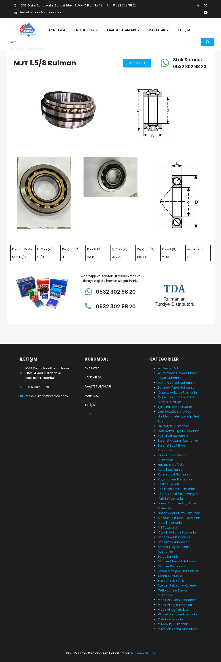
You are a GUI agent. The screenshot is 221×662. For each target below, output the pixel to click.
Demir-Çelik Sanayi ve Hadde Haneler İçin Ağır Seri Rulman (178, 416)
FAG (156, 39)
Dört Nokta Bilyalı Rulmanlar (92, 136)
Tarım (116, 84)
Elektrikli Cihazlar (125, 75)
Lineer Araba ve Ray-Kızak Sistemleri (94, 272)
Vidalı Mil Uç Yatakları (95, 473)
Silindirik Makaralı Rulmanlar (92, 389)
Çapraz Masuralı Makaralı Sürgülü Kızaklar (92, 97)
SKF (155, 57)
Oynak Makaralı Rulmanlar (91, 330)
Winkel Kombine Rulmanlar (91, 484)
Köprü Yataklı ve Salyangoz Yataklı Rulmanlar (92, 256)
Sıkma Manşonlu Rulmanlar (91, 412)
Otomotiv (119, 39)
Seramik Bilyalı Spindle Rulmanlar (92, 367)
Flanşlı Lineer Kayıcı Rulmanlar (93, 186)
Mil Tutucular (88, 319)
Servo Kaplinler (90, 378)
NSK (156, 84)
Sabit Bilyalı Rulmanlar (87, 344)
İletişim (184, 30)
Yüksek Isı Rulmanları (173, 624)
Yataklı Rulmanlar (92, 496)
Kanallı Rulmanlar (92, 215)
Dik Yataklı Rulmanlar (95, 125)
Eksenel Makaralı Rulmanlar (91, 158)
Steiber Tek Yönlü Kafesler (92, 435)
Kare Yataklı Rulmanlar (88, 226)
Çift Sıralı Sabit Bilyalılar (90, 113)
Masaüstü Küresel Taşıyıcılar (92, 299)
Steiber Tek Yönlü (91, 424)
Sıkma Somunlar (170, 576)
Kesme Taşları (168, 484)
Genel (82, 197)
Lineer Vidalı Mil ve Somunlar (92, 285)
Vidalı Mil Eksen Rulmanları (177, 600)
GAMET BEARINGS (166, 66)
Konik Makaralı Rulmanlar (176, 489)
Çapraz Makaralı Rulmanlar (178, 392)
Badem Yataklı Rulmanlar (90, 68)
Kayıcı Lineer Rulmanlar (88, 240)
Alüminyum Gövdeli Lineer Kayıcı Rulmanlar (93, 52)
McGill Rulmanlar (91, 310)
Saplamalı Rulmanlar (94, 356)
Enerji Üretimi (121, 57)
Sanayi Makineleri (125, 48)
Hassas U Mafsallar (93, 206)
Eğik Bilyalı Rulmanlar (94, 147)
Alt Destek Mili (89, 39)
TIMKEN (158, 75)
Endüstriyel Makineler (128, 102)
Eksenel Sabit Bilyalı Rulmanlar (94, 172)
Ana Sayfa (56, 30)
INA (155, 48)
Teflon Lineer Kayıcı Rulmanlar (93, 448)
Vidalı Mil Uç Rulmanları (88, 462)
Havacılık (118, 66)
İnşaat (116, 93)
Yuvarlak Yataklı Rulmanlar (177, 629)
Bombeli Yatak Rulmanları (90, 81)
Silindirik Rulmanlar (93, 401)
